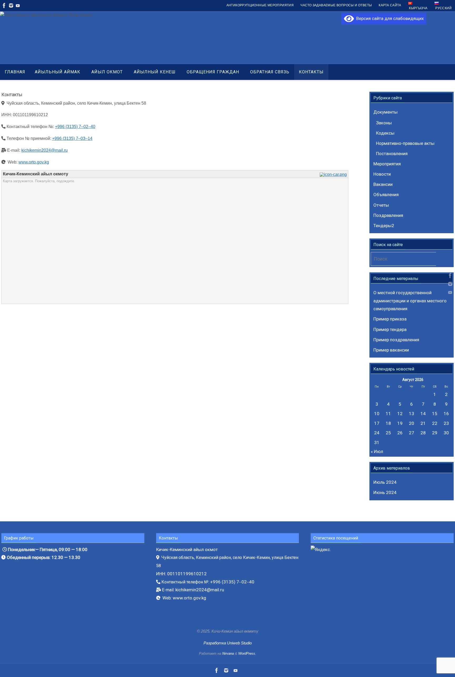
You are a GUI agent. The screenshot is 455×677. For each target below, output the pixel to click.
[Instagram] (11, 5)
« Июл (377, 451)
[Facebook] (4, 5)
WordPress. (247, 653)
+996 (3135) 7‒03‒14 (72, 138)
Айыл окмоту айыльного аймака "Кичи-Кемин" (140, 20)
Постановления (392, 153)
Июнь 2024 (385, 492)
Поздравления (388, 215)
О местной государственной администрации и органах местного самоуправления (410, 300)
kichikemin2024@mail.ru (44, 150)
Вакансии (383, 184)
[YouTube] (18, 5)
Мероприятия (387, 163)
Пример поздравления (396, 339)
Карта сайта (390, 5)
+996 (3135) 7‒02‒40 (75, 126)
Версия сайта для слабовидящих (389, 18)
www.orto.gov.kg (33, 162)
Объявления (386, 194)
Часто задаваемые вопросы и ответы (336, 5)
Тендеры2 (383, 225)
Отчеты (381, 205)
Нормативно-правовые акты (405, 143)
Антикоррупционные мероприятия (260, 5)
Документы (385, 112)
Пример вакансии (391, 350)
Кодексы (385, 133)
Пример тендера (390, 329)
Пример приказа (390, 319)
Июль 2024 (385, 482)
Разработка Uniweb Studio (228, 643)
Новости (382, 174)
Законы (384, 122)
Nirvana (228, 653)
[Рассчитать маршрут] (334, 174)
